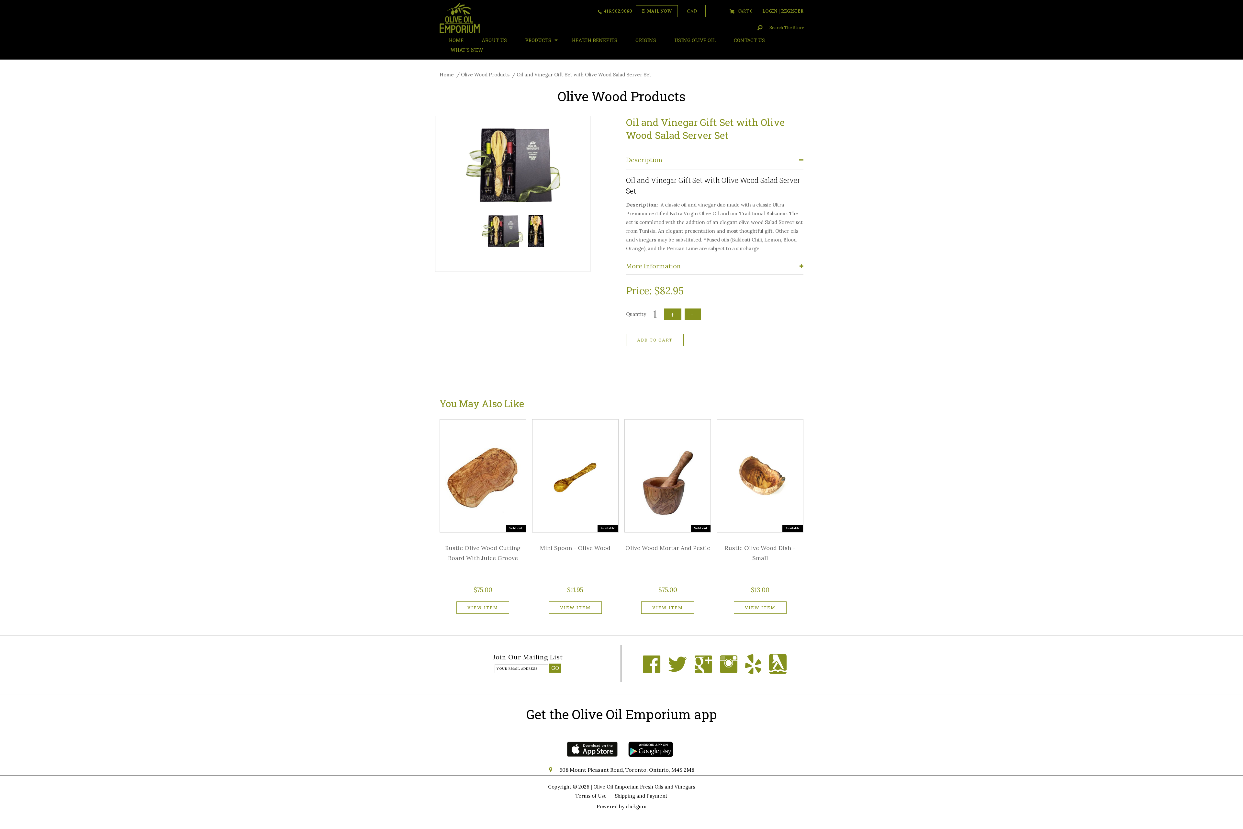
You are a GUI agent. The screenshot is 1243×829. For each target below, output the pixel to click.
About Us (494, 40)
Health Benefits (594, 40)
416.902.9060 (618, 11)
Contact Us (749, 40)
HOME (456, 40)
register (792, 11)
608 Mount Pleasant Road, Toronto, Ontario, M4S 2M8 (626, 770)
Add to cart (655, 340)
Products (538, 40)
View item (482, 608)
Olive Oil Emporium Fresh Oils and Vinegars (644, 787)
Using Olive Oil (695, 40)
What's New (467, 50)
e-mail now (657, 11)
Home (447, 75)
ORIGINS (645, 40)
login (769, 11)
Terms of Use (591, 796)
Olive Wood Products (485, 75)
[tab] (714, 160)
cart (745, 11)
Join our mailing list (528, 657)
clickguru (636, 806)
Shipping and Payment (641, 796)
